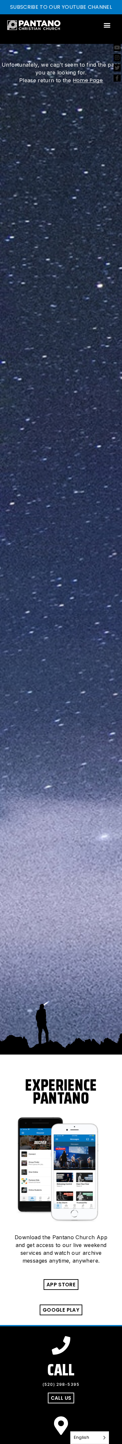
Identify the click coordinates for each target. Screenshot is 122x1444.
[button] (107, 25)
